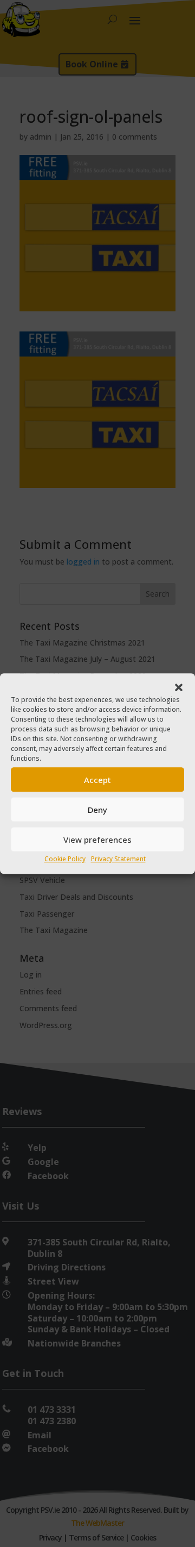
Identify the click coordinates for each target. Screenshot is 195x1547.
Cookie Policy (65, 859)
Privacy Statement (118, 859)
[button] (178, 687)
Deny (97, 809)
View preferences (97, 839)
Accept (97, 779)
